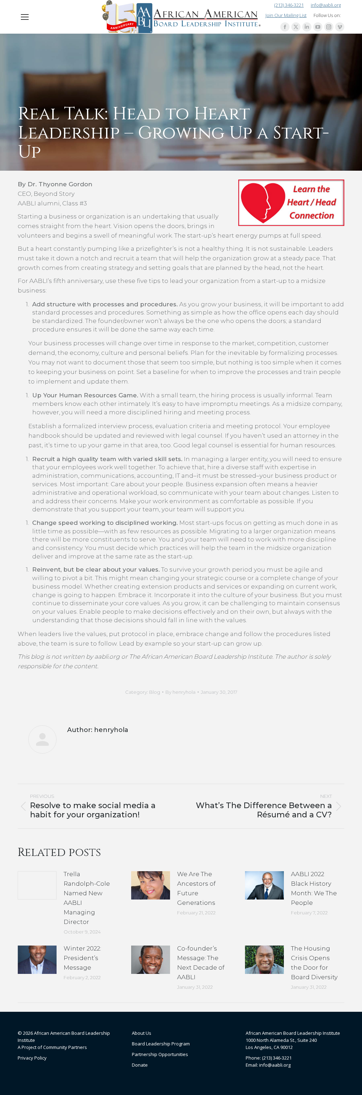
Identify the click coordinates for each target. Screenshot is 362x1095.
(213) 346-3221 (289, 5)
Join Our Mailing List (285, 15)
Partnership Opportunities (160, 1054)
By (180, 692)
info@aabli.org (326, 5)
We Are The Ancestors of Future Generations (196, 888)
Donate (140, 1065)
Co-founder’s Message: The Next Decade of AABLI (200, 963)
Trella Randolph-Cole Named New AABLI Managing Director (87, 897)
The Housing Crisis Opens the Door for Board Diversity (314, 963)
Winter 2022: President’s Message (82, 958)
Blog (154, 692)
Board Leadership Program (161, 1043)
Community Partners (65, 1047)
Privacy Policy (32, 1058)
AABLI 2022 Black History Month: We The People (314, 888)
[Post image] (37, 885)
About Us (141, 1033)
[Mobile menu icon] (25, 17)
